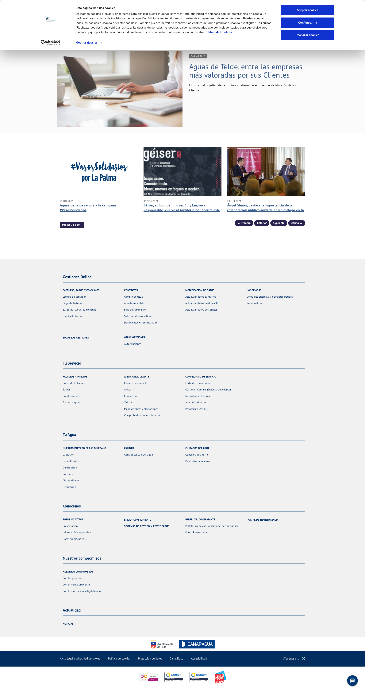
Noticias (68, 623)
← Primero (244, 223)
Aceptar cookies (307, 10)
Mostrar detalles (87, 42)
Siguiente (279, 223)
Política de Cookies (218, 32)
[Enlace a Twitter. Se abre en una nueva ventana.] (303, 658)
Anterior (262, 223)
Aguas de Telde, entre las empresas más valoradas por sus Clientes (245, 70)
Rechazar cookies (307, 35)
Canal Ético (176, 658)
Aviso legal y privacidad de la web (80, 658)
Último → (296, 223)
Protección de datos (150, 658)
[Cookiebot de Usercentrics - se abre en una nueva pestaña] (50, 42)
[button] (72, 225)
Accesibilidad (199, 658)
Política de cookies (119, 658)
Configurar (305, 22)
